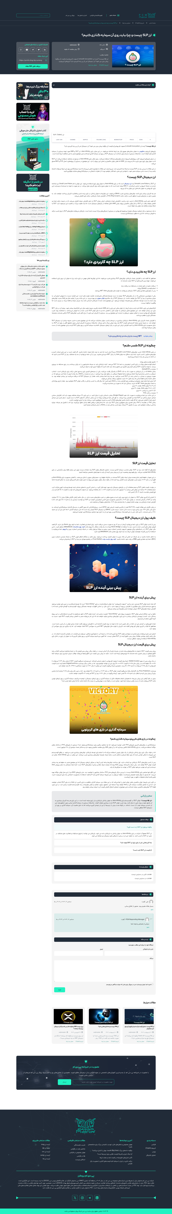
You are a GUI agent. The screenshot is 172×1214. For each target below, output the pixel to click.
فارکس (153, 1144)
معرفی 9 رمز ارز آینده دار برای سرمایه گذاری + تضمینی (31, 276)
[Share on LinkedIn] (45, 49)
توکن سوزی (101, 298)
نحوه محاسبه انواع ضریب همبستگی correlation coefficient (33, 295)
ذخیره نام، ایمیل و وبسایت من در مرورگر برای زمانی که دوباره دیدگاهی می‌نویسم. (129, 985)
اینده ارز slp (46, 1148)
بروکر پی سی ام (70, 15)
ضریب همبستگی (79, 1145)
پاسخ (152, 909)
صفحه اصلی (152, 23)
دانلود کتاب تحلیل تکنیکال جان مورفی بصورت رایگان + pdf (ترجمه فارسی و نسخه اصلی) (32, 267)
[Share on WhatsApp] (21, 49)
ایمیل (101, 949)
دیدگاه (151, 958)
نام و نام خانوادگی (148, 949)
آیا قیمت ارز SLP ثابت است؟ (142, 850)
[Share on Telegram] (33, 49)
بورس (154, 1152)
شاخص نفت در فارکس (78, 1149)
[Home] (147, 15)
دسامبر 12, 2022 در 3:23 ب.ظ (65, 919)
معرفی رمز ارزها (126, 23)
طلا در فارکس (81, 1156)
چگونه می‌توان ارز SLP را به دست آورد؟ (139, 827)
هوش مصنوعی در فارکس (77, 1152)
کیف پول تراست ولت (109, 539)
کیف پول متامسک (79, 527)
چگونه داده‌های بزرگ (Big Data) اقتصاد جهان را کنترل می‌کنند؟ (112, 1150)
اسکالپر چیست (80, 1160)
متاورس (141, 151)
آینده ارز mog (45, 1144)
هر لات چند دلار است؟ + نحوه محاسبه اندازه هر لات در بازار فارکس (32, 286)
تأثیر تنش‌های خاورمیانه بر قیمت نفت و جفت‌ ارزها (116, 1158)
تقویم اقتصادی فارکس (96, 15)
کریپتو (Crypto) (139, 23)
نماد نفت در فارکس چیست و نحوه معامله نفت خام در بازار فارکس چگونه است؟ (32, 304)
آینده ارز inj (46, 1159)
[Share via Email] (27, 49)
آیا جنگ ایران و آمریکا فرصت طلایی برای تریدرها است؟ (114, 1154)
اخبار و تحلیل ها (82, 15)
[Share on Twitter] (39, 49)
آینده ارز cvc (46, 1152)
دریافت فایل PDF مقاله (32, 66)
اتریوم (65, 529)
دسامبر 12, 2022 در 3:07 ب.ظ (62, 902)
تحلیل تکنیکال (151, 1155)
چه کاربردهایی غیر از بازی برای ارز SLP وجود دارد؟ (136, 843)
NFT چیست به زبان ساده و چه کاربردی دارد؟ (125, 336)
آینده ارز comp (45, 1155)
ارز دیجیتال (127, 184)
